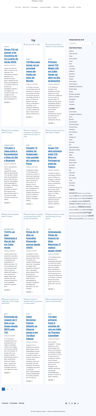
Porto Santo (72, 81)
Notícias (6, 46)
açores (81, 195)
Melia (70, 155)
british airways (73, 198)
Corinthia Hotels (74, 124)
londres (88, 207)
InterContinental (74, 147)
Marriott (71, 152)
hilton (70, 207)
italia (77, 207)
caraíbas (79, 198)
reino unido (84, 216)
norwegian (89, 210)
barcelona (85, 196)
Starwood (72, 173)
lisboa (81, 206)
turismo (81, 218)
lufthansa (71, 209)
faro (87, 204)
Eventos (78, 7)
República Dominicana (75, 86)
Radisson (72, 167)
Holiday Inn (72, 137)
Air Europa (83, 193)
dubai (70, 201)
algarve (76, 196)
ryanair (90, 215)
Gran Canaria (73, 58)
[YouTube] (75, 403)
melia (83, 209)
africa (79, 193)
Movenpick (72, 160)
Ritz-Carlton (72, 178)
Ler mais (7, 102)
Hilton (71, 134)
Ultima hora (25, 7)
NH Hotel (72, 165)
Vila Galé (71, 175)
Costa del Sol (73, 53)
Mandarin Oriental (74, 150)
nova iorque (72, 212)
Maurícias (72, 74)
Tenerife (71, 102)
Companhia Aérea (9, 145)
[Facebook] (66, 403)
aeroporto (73, 193)
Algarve (71, 51)
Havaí (71, 61)
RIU (70, 170)
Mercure (71, 157)
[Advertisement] (48, 21)
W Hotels (72, 185)
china (83, 198)
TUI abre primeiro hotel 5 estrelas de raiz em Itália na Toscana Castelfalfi (54, 326)
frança (89, 203)
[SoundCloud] (78, 403)
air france (88, 193)
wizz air (92, 218)
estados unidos (74, 204)
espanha (86, 201)
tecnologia (75, 218)
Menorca (71, 76)
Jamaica (71, 66)
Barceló (71, 119)
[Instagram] (72, 403)
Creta (70, 56)
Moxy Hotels (73, 162)
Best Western (73, 122)
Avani (70, 117)
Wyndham (72, 183)
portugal (88, 212)
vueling (88, 218)
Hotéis (28, 59)
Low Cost (18, 7)
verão (85, 218)
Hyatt (70, 139)
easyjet (74, 201)
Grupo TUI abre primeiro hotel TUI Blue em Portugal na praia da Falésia (55, 157)
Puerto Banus (73, 84)
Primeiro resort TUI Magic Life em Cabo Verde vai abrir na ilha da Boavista (54, 71)
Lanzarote (72, 69)
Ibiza (70, 63)
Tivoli (70, 180)
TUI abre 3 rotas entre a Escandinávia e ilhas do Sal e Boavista (11, 154)
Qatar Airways (72, 216)
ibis (70, 145)
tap (70, 218)
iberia (73, 207)
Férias (28, 145)
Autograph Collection (75, 114)
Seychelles (72, 99)
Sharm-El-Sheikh (74, 96)
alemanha (71, 195)
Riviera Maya (73, 89)
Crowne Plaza (73, 127)
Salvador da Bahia (74, 94)
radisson (78, 216)
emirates (80, 201)
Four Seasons (73, 132)
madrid (76, 209)
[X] (69, 403)
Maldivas (71, 71)
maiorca (80, 209)
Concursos (71, 7)
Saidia (71, 91)
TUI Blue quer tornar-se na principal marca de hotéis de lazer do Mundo (33, 71)
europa (83, 204)
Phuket (71, 79)
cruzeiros (88, 198)
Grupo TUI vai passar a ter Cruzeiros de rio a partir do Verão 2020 (11, 55)
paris (77, 212)
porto (81, 212)
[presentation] (33, 50)
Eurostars (72, 129)
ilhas (49, 229)
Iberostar (71, 142)
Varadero (72, 104)
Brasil (90, 196)
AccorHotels (72, 112)
